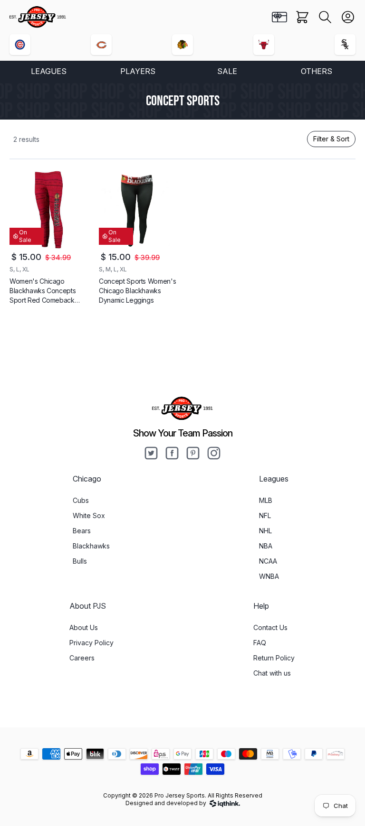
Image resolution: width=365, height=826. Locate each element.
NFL (265, 515)
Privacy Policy (91, 643)
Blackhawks (91, 546)
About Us (83, 627)
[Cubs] (20, 44)
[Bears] (101, 44)
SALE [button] (227, 71)
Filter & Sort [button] (331, 139)
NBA (265, 546)
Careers (82, 658)
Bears (82, 531)
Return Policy (274, 658)
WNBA (269, 576)
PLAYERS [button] (137, 71)
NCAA (268, 561)
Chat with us (272, 673)
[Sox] (345, 44)
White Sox (89, 515)
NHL (265, 531)
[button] (325, 17)
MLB (265, 500)
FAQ (259, 643)
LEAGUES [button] (49, 71)
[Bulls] (263, 44)
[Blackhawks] (182, 44)
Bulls (80, 561)
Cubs (81, 500)
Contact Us (270, 627)
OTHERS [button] (316, 71)
